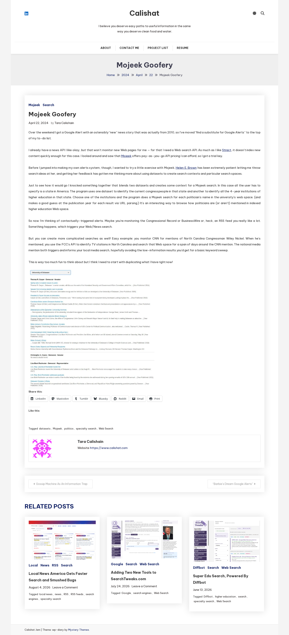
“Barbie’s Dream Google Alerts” (233, 484)
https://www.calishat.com (109, 448)
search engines (142, 593)
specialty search (86, 428)
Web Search (106, 428)
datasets (45, 428)
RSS (55, 565)
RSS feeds (77, 594)
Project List (158, 48)
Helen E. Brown (186, 168)
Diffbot (199, 568)
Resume (183, 48)
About (105, 48)
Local (33, 565)
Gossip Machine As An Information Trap (61, 484)
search (242, 596)
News (44, 565)
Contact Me (129, 48)
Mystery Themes (78, 629)
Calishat (144, 13)
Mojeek (34, 105)
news (58, 594)
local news (45, 594)
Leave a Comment (65, 587)
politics (69, 428)
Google (117, 564)
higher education (225, 596)
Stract (226, 150)
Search (48, 105)
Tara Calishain (64, 123)
